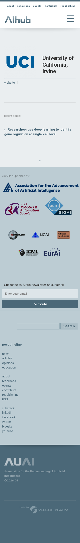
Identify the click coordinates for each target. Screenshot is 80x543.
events (37, 5)
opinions (8, 363)
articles (7, 358)
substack (8, 408)
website (9, 82)
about (10, 5)
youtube (7, 431)
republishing (67, 5)
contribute (51, 5)
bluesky (7, 426)
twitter (6, 422)
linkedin (7, 413)
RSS (5, 399)
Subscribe (40, 304)
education (9, 367)
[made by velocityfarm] (43, 509)
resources (23, 5)
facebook (9, 417)
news (5, 354)
